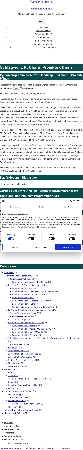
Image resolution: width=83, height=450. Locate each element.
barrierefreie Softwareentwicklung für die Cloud (34, 291)
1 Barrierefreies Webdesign (20, 279)
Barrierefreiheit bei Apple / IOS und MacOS (31, 329)
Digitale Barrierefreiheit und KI (22, 360)
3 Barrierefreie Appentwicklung (22, 313)
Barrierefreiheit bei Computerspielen (28, 294)
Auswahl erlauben (41, 247)
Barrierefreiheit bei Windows (25, 335)
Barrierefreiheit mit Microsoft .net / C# (29, 301)
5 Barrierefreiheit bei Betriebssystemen (26, 322)
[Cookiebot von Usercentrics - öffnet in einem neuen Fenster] (72, 201)
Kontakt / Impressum (43, 44)
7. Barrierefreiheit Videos (19, 344)
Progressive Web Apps (22, 316)
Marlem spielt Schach (14, 413)
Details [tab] (41, 207)
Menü (41, 21)
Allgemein (12, 347)
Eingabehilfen (14, 363)
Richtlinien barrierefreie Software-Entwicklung (33, 307)
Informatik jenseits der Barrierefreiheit (21, 410)
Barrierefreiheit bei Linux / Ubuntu (27, 332)
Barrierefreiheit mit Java (23, 297)
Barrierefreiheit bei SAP (18, 350)
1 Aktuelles (9, 272)
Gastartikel (13, 375)
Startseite (43, 27)
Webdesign (13, 388)
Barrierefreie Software (22, 288)
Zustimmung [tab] (14, 207)
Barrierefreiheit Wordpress (20, 357)
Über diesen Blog (43, 30)
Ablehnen (15, 247)
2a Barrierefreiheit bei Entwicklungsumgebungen (30, 310)
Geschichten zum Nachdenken (26, 404)
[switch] (31, 238)
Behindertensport (16, 394)
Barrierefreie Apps (43, 41)
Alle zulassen (68, 247)
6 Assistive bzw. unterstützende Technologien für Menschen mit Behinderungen (44, 338)
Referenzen (43, 37)
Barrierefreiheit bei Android (24, 326)
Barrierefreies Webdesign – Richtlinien (29, 282)
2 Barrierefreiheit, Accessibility (18, 276)
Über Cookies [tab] (68, 207)
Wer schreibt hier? (43, 34)
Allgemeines (9, 369)
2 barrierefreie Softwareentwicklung (24, 285)
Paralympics (17, 397)
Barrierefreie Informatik (41, 8)
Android (11, 372)
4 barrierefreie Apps (17, 319)
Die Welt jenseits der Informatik (18, 391)
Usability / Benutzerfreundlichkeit (23, 385)
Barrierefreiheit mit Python (24, 304)
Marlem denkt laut (16, 400)
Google (11, 382)
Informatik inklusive (17, 366)
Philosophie (13, 407)
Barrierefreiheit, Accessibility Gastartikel (30, 379)
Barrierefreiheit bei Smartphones (23, 354)
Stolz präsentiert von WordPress (55, 448)
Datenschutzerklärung (46, 47)
